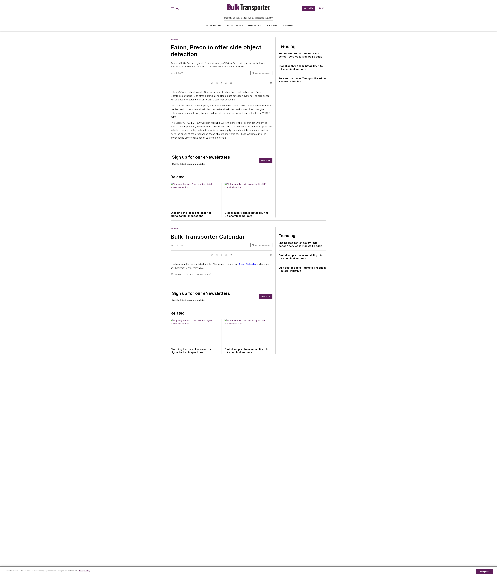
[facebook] (212, 83)
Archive (174, 39)
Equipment (288, 25)
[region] (248, 571)
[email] (230, 83)
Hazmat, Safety (235, 25)
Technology (272, 25)
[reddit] (226, 83)
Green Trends (254, 25)
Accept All (484, 572)
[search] (177, 8)
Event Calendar (247, 264)
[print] (271, 83)
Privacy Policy (84, 571)
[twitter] (221, 83)
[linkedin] (216, 83)
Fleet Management (213, 25)
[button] (172, 8)
